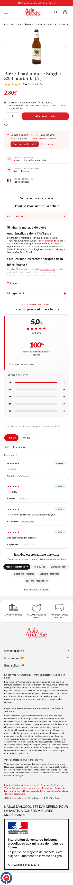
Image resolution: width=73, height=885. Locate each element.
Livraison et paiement (15, 793)
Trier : (7, 446)
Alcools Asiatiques (15, 566)
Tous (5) (11, 437)
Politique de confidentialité (33, 791)
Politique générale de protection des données (32, 788)
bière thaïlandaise (49, 240)
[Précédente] (7, 46)
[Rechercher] (55, 12)
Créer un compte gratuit (24, 144)
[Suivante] (66, 46)
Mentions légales (12, 785)
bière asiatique (47, 269)
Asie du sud (39, 566)
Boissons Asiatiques (49, 573)
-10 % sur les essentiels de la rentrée (36, 2)
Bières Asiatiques (59, 566)
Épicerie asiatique (13, 24)
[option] (36, 46)
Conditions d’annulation (57, 791)
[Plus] (17, 116)
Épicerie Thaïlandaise (36, 24)
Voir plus (12, 282)
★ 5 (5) (26, 437)
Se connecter (47, 144)
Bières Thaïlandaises (60, 24)
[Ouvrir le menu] (6, 12)
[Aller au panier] (65, 12)
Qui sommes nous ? (30, 785)
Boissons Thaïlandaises (36, 580)
